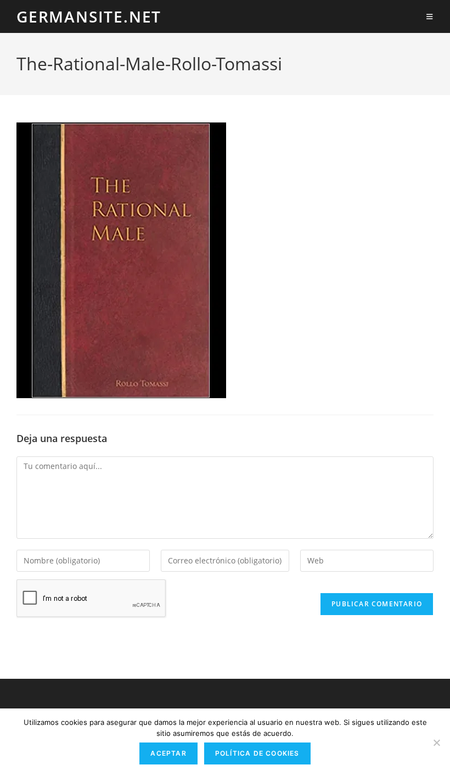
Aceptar (168, 753)
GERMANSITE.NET (88, 16)
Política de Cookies (257, 753)
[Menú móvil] (430, 16)
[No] (436, 742)
